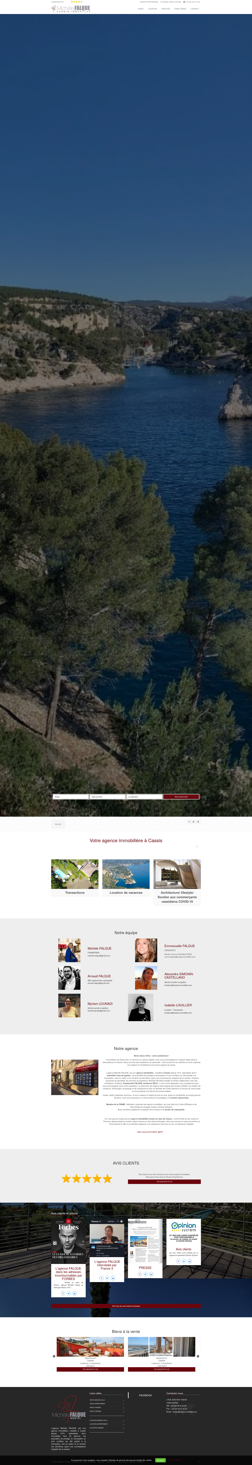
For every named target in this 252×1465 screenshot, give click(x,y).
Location (152, 8)
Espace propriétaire (149, 2)
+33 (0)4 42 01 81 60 (192, 2)
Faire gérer (180, 8)
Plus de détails (175, 1460)
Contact (135, 739)
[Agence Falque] (70, 8)
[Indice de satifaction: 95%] (76, 1)
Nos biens (118, 739)
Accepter (160, 1460)
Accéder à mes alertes (171, 2)
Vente (141, 8)
